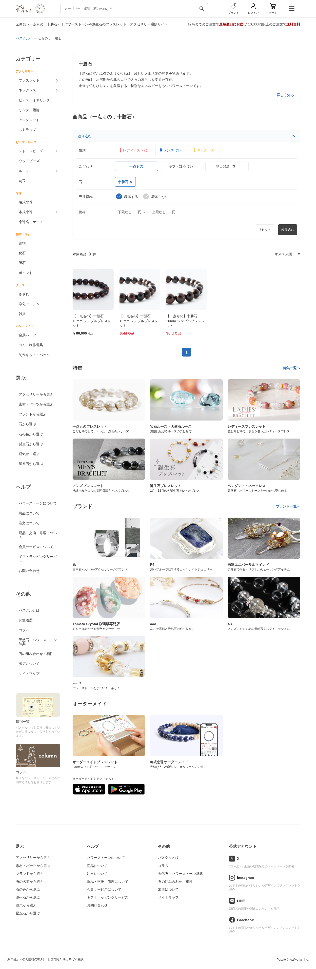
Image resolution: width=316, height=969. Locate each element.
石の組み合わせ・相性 (36, 654)
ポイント (26, 273)
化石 (22, 253)
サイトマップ (29, 673)
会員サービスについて (36, 547)
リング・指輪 (29, 110)
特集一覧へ (291, 368)
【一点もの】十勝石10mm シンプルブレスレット (92, 321)
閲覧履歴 (26, 620)
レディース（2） (136, 150)
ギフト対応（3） (182, 166)
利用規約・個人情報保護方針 (26, 959)
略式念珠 (26, 202)
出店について (29, 664)
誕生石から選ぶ (31, 444)
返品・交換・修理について (38, 535)
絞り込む (85, 136)
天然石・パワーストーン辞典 (38, 642)
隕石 (22, 263)
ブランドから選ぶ (32, 414)
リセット (264, 230)
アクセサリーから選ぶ (36, 394)
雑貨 (22, 314)
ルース (24, 171)
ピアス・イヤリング (34, 100)
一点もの (136, 166)
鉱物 (22, 243)
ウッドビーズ (29, 161)
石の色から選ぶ (31, 434)
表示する (131, 197)
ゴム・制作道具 (31, 345)
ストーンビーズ (31, 151)
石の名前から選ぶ (29, 882)
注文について (29, 523)
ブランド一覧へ (288, 506)
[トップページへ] (30, 12)
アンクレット (29, 120)
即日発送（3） (227, 166)
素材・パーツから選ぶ (36, 404)
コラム (24, 630)
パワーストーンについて (38, 503)
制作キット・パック (34, 355)
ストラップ (27, 130)
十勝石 (123, 182)
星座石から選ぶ (31, 464)
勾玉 (22, 181)
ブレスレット (29, 80)
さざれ (24, 294)
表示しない (160, 197)
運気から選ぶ (29, 454)
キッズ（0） (206, 150)
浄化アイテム (29, 304)
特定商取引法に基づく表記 (65, 959)
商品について (29, 513)
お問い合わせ (29, 571)
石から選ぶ (27, 424)
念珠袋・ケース (31, 222)
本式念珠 (26, 212)
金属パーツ (27, 335)
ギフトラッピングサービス (38, 559)
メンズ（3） (173, 150)
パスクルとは (29, 610)
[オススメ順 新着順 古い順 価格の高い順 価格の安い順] (287, 254)
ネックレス (27, 90)
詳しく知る (285, 95)
